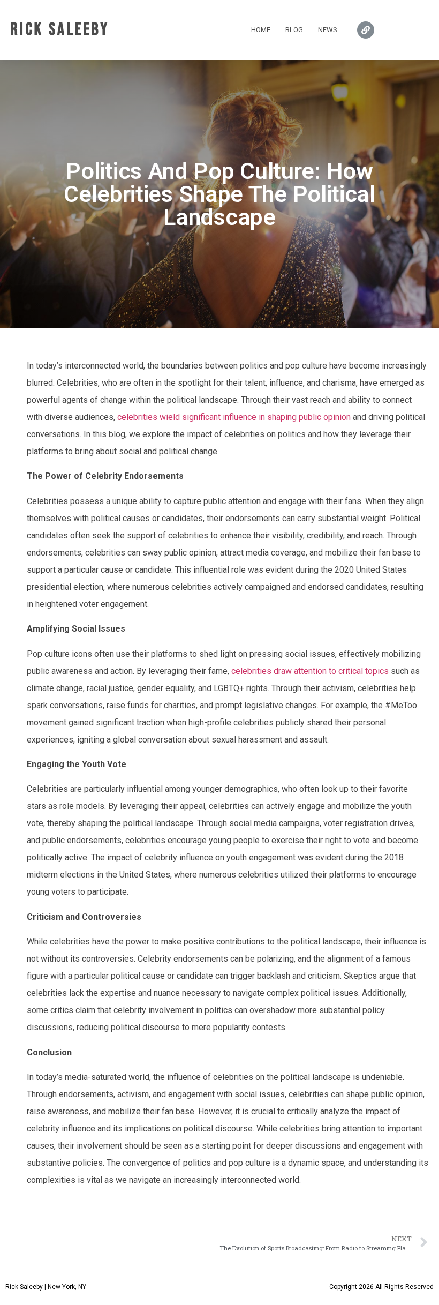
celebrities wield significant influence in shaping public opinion (234, 417)
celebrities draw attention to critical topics (310, 671)
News (327, 30)
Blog (294, 30)
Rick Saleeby (60, 29)
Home (260, 30)
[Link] (365, 30)
